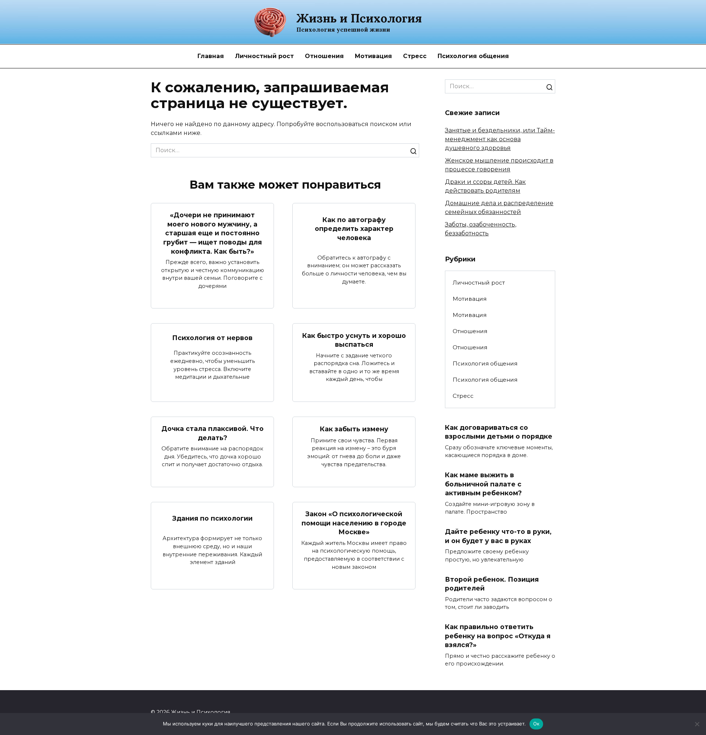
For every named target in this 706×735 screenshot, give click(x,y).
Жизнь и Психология (359, 18)
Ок (536, 724)
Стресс (415, 56)
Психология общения (473, 56)
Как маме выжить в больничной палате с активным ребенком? (483, 484)
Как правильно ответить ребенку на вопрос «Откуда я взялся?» (497, 636)
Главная (210, 56)
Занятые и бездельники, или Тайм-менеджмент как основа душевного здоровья (500, 139)
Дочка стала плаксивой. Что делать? (212, 433)
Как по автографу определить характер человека (354, 228)
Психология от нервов (212, 338)
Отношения (324, 56)
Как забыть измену (354, 429)
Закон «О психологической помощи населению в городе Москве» (354, 523)
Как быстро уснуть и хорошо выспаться (354, 339)
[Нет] (696, 724)
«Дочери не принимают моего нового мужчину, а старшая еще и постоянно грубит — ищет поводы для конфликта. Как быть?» (212, 233)
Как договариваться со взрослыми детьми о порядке (498, 431)
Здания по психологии (212, 518)
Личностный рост (264, 56)
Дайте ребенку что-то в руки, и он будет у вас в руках (498, 536)
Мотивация (373, 56)
